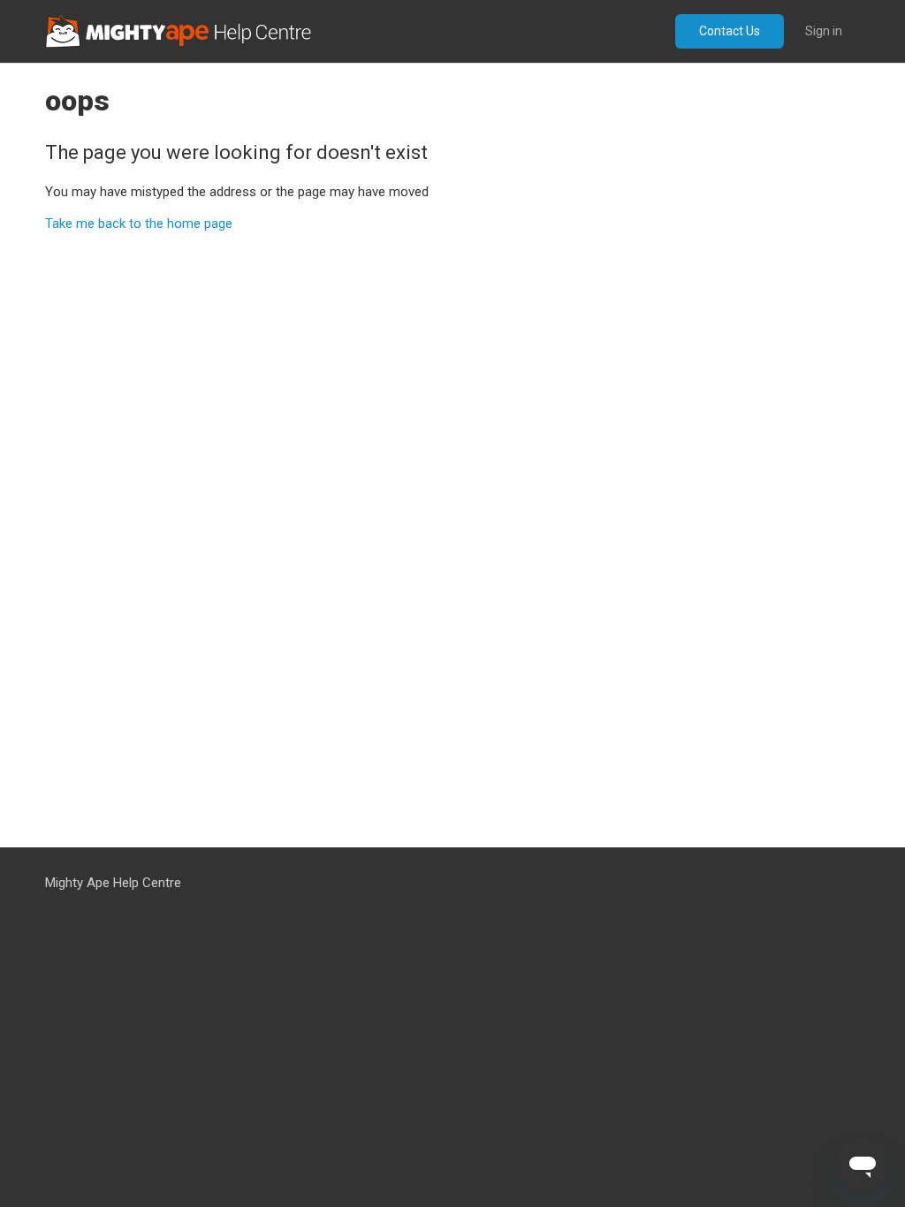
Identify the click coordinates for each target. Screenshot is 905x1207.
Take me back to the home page (138, 224)
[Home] (178, 31)
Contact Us (729, 31)
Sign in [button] (823, 31)
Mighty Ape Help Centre (113, 883)
